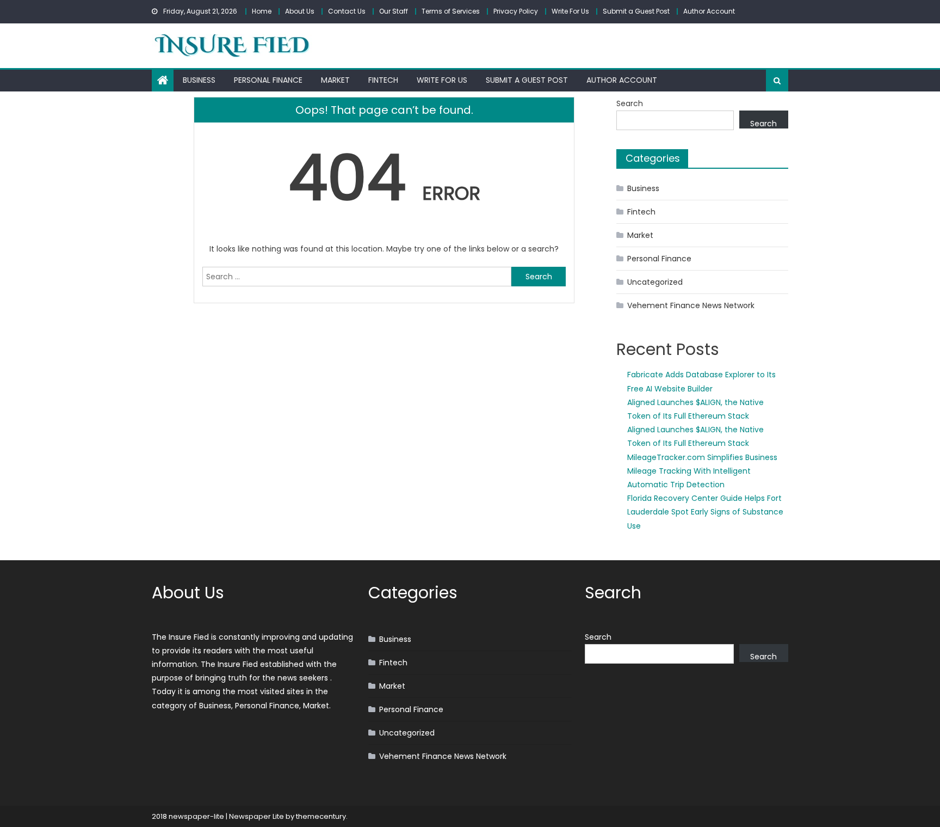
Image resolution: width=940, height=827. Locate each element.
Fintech (383, 80)
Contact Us (347, 11)
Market (335, 80)
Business (199, 80)
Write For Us (570, 11)
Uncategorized (655, 282)
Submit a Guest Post (636, 11)
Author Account (709, 11)
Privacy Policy (515, 11)
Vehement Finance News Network (691, 305)
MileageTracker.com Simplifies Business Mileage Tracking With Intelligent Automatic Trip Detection (702, 471)
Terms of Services (451, 11)
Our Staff (393, 11)
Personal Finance (268, 80)
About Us (299, 11)
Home (261, 11)
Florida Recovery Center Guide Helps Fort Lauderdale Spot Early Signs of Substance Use (705, 512)
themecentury (321, 816)
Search (629, 103)
